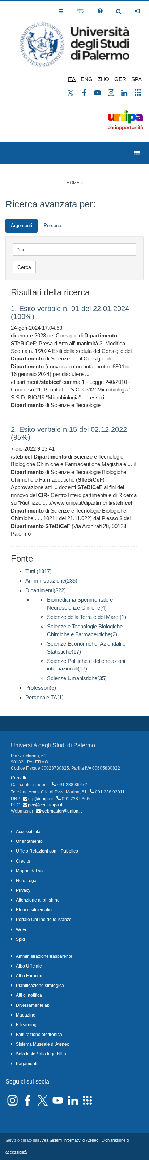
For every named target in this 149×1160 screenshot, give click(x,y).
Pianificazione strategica (40, 985)
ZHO (103, 79)
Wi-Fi (21, 929)
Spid (20, 939)
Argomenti (21, 225)
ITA (72, 79)
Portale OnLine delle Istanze (44, 919)
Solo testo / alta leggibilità (41, 1054)
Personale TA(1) (44, 697)
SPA (136, 79)
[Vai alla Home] (74, 36)
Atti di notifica (29, 995)
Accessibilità (28, 831)
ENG (87, 79)
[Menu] (137, 153)
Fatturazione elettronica (39, 1034)
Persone (52, 225)
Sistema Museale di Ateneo (42, 1044)
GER (120, 79)
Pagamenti (26, 1063)
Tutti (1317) (38, 571)
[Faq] (100, 11)
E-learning (26, 1024)
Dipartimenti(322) (45, 590)
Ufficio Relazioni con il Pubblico (47, 851)
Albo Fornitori (29, 975)
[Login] (137, 11)
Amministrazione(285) (51, 580)
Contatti (18, 777)
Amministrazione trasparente (44, 956)
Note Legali (27, 880)
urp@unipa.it (41, 798)
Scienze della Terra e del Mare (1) (86, 617)
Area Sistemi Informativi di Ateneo (69, 1140)
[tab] (21, 226)
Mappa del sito (30, 870)
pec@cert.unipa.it (45, 804)
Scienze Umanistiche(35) (77, 678)
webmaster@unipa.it (61, 811)
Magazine (25, 1015)
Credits (23, 861)
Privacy (23, 890)
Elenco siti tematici (34, 909)
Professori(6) (40, 688)
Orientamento (29, 841)
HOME (73, 182)
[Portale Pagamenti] (80, 11)
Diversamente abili (34, 1005)
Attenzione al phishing (38, 900)
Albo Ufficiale (29, 966)
